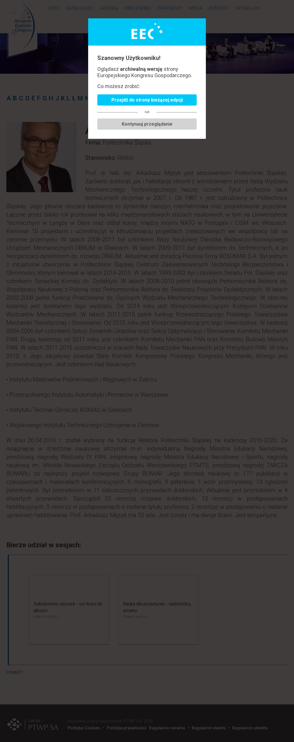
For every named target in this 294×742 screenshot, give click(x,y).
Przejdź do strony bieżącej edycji (147, 100)
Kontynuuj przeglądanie (147, 124)
